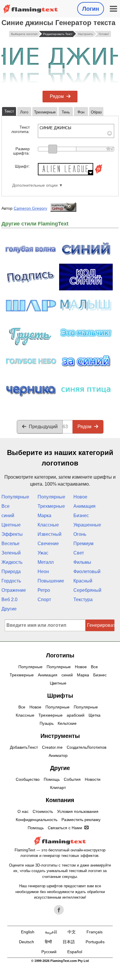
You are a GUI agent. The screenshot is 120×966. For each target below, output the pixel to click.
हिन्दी (48, 941)
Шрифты (60, 695)
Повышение (51, 580)
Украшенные (87, 524)
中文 (72, 932)
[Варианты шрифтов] (98, 173)
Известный (49, 534)
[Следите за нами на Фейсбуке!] (59, 910)
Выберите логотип (24, 34)
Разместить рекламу (80, 819)
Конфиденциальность (36, 819)
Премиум (83, 543)
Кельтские (67, 723)
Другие (9, 608)
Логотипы (60, 655)
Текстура (83, 599)
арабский (75, 715)
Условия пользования (77, 811)
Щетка (94, 715)
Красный (82, 580)
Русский (49, 951)
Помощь (52, 779)
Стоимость (43, 811)
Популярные (15, 496)
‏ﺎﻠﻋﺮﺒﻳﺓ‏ (51, 932)
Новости (92, 779)
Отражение (13, 590)
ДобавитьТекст (24, 747)
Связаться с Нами (65, 827)
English (27, 932)
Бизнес (81, 515)
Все (5, 506)
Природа (11, 571)
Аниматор (58, 755)
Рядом (57, 96)
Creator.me (52, 747)
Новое (80, 496)
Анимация (84, 506)
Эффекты (12, 534)
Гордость (11, 580)
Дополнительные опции (35, 185)
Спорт (44, 599)
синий (7, 515)
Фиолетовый (86, 571)
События (72, 779)
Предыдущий (43, 426)
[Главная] (30, 9)
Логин (90, 9)
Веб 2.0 (9, 599)
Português (95, 941)
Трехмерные (51, 506)
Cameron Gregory (30, 208)
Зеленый (11, 552)
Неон (43, 571)
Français (95, 932)
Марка (44, 515)
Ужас (43, 552)
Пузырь (47, 723)
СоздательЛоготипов (86, 747)
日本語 (69, 941)
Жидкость (11, 562)
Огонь (79, 534)
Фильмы (82, 562)
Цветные (11, 524)
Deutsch (26, 941)
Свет (78, 552)
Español (74, 951)
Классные (48, 524)
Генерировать (100, 625)
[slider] (52, 149)
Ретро (44, 590)
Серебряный (87, 590)
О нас (23, 811)
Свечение (48, 543)
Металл (46, 562)
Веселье (10, 543)
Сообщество (28, 779)
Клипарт (58, 787)
